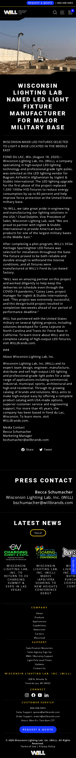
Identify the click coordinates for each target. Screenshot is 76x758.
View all (38, 532)
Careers (39, 633)
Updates (39, 664)
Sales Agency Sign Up (39, 652)
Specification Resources (39, 648)
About (39, 613)
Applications (39, 621)
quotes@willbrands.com (46, 712)
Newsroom (40, 629)
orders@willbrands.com (47, 716)
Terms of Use (28, 746)
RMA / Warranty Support (39, 656)
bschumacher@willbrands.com (26, 440)
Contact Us (39, 668)
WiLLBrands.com (22, 343)
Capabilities (39, 625)
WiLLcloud (39, 637)
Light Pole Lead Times (39, 660)
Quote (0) (73, 566)
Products (40, 617)
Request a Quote (40, 2)
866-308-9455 (65, 2)
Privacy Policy (47, 746)
